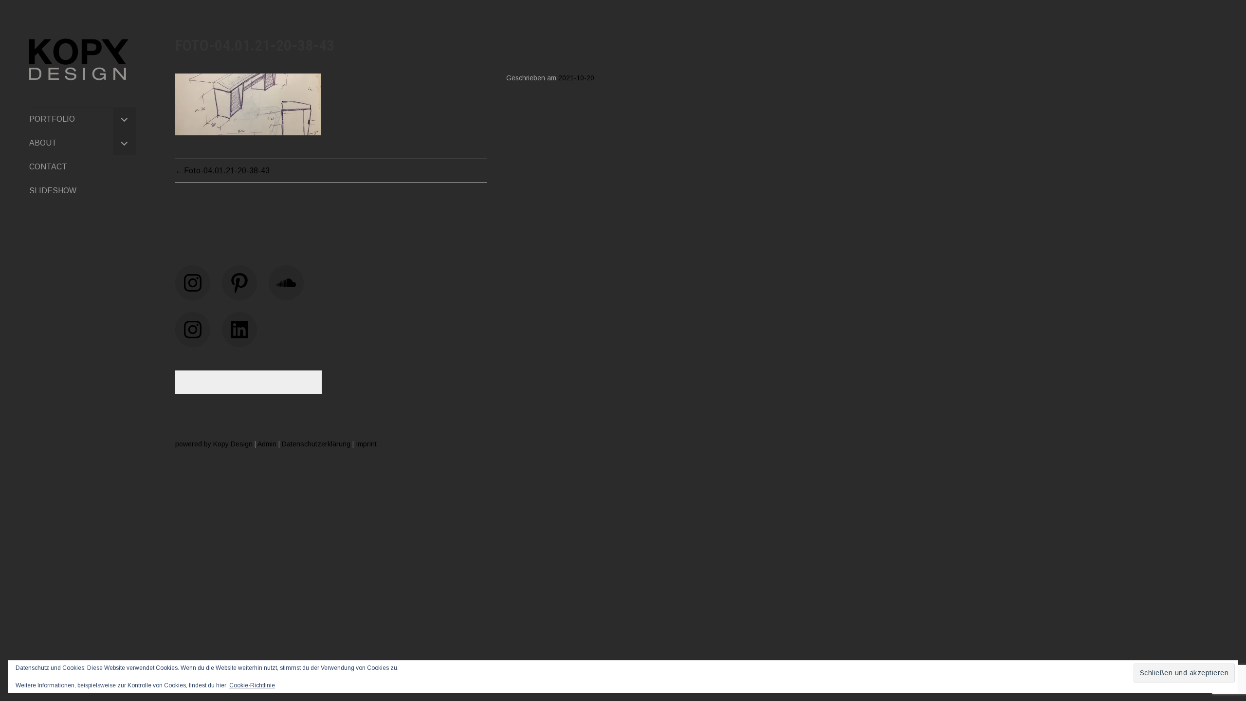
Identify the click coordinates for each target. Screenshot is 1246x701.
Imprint (366, 444)
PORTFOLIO (52, 119)
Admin (266, 444)
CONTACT (48, 167)
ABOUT (43, 143)
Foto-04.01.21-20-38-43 (227, 170)
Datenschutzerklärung (316, 444)
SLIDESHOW (52, 190)
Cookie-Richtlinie (252, 685)
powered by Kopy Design (214, 444)
